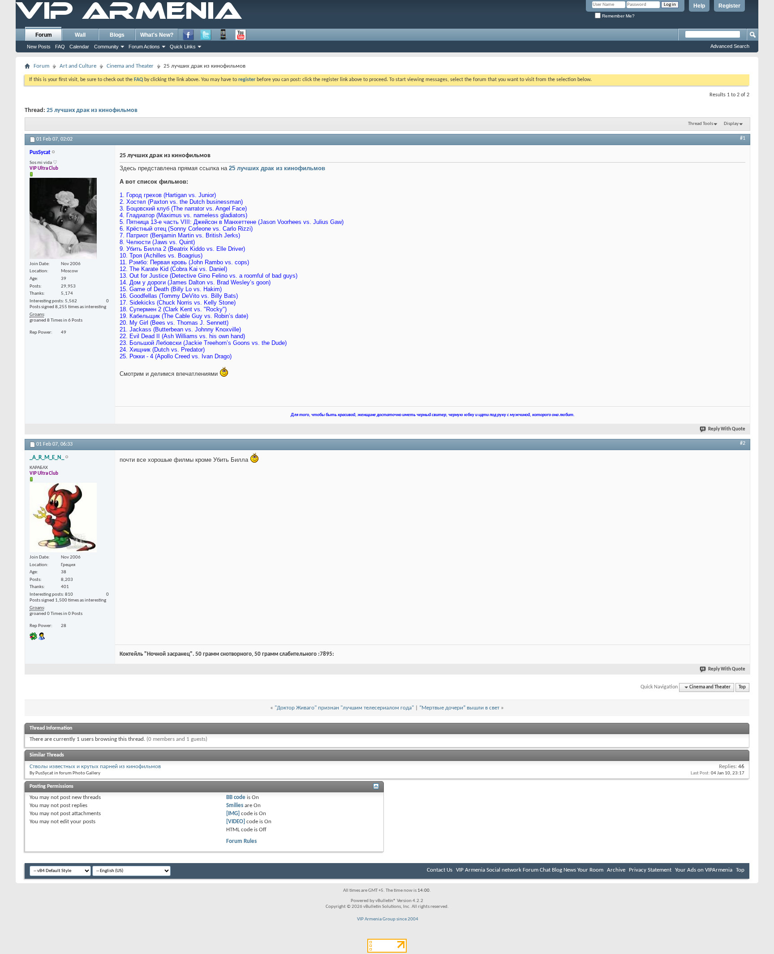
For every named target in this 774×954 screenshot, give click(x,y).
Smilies (234, 805)
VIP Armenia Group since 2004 (387, 919)
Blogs (117, 35)
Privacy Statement (650, 870)
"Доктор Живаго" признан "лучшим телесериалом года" (344, 708)
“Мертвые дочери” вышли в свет (459, 708)
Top (742, 687)
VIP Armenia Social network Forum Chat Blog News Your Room (529, 870)
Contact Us (439, 870)
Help (699, 6)
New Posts (39, 46)
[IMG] (233, 813)
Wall (80, 35)
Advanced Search (729, 46)
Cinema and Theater (130, 66)
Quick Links (183, 46)
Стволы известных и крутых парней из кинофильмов (95, 766)
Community (106, 46)
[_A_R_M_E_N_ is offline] (63, 517)
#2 (742, 443)
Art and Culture (78, 66)
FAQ (60, 46)
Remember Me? (618, 15)
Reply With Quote (726, 429)
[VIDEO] (235, 822)
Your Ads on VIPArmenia (703, 870)
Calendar (79, 46)
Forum (43, 35)
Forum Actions (144, 46)
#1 (742, 138)
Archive (616, 870)
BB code (235, 797)
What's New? (156, 35)
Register (729, 6)
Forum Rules (241, 841)
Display (731, 123)
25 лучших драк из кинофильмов (92, 110)
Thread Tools (700, 123)
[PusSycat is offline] (63, 218)
